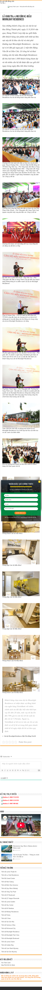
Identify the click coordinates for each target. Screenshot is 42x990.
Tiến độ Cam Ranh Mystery (9, 948)
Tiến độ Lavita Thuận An (8, 872)
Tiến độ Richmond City (8, 928)
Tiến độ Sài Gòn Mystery (9, 951)
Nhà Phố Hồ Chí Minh (8, 965)
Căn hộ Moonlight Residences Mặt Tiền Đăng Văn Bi (20, 736)
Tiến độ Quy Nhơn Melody (9, 888)
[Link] (23, 770)
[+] (28, 770)
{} (25, 770)
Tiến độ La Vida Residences (10, 875)
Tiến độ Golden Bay (7, 945)
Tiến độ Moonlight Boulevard (10, 938)
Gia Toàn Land (5, 962)
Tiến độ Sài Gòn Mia (7, 922)
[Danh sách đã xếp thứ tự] (12, 770)
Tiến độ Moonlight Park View (10, 935)
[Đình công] (10, 770)
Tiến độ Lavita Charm (8, 941)
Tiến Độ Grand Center (8, 878)
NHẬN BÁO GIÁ (20, 513)
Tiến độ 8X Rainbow (7, 908)
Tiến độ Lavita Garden (8, 902)
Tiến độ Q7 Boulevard (8, 895)
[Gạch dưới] (7, 770)
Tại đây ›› (3, 3)
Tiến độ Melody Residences (10, 912)
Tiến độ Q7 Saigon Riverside (10, 898)
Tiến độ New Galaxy (7, 882)
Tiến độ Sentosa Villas (8, 925)
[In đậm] (2, 770)
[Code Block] (20, 770)
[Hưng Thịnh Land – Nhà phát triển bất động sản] (21, 6)
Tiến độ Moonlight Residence (10, 932)
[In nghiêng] (5, 770)
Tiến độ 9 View (6, 918)
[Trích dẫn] (17, 770)
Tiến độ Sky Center (7, 905)
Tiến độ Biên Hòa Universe (9, 885)
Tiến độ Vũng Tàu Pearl (8, 892)
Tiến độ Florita (5, 915)
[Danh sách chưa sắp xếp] (15, 770)
